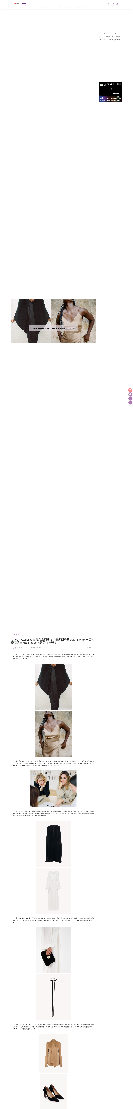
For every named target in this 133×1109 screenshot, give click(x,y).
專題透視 (118, 36)
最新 (105, 33)
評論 (113, 36)
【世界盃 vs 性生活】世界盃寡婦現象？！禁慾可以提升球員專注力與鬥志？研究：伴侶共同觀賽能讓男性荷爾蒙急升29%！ (110, 99)
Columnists (92, 7)
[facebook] (113, 3)
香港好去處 (117, 39)
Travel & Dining (80, 7)
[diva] (30, 4)
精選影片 (119, 97)
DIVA (105, 39)
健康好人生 (110, 39)
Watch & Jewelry (56, 7)
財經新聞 (108, 36)
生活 (101, 39)
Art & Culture (69, 7)
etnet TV (102, 36)
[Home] (16, 3)
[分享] (16, 648)
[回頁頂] (130, 402)
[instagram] (117, 3)
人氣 (116, 33)
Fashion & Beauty (43, 7)
